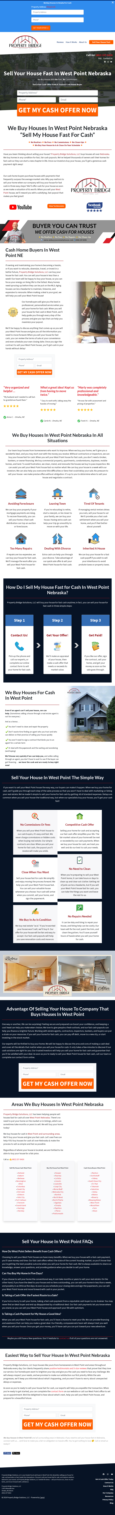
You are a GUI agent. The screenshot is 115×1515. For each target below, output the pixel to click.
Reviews (60, 42)
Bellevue (21, 1178)
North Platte (58, 1200)
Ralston (95, 1173)
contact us (64, 1338)
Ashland (21, 1173)
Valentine (95, 1189)
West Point (35, 1117)
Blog (111, 1503)
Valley (95, 1192)
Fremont (21, 1203)
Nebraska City (58, 1192)
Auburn (21, 1175)
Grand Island (21, 1205)
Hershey (21, 1211)
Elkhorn (21, 1194)
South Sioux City (95, 1181)
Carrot (42, 1497)
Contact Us (108, 58)
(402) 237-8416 (104, 55)
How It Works (71, 42)
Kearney (58, 1175)
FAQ (100, 58)
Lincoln (58, 1181)
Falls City (21, 1197)
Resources (109, 1496)
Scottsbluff (95, 1175)
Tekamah (95, 1186)
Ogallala (58, 1203)
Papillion (58, 1208)
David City (21, 1189)
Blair (21, 1184)
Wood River (95, 1205)
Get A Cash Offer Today (104, 1479)
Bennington (21, 1181)
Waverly (95, 1197)
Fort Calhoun (21, 1200)
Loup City (58, 1186)
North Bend (58, 1197)
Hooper (58, 1173)
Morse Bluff (58, 1189)
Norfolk (58, 1194)
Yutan (95, 1211)
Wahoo (95, 1194)
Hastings (21, 1208)
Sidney (95, 1178)
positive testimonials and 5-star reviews (68, 1368)
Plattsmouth (58, 1213)
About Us (83, 42)
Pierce (58, 1211)
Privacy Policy (108, 1499)
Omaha (58, 1205)
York (95, 1208)
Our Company (108, 1493)
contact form (57, 1391)
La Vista (58, 1178)
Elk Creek (21, 1192)
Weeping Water (95, 1200)
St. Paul (95, 1184)
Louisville (58, 1184)
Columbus (21, 1186)
